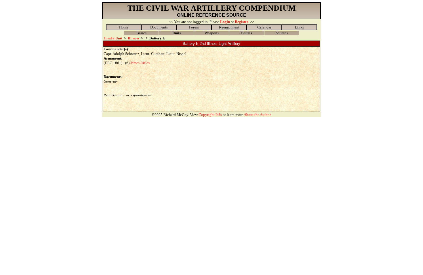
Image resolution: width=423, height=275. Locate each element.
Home (123, 27)
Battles (246, 33)
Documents (159, 27)
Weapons (212, 33)
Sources (282, 33)
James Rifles (140, 63)
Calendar (264, 27)
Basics (141, 33)
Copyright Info (210, 114)
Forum (194, 27)
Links (299, 27)
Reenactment (229, 27)
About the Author (257, 114)
